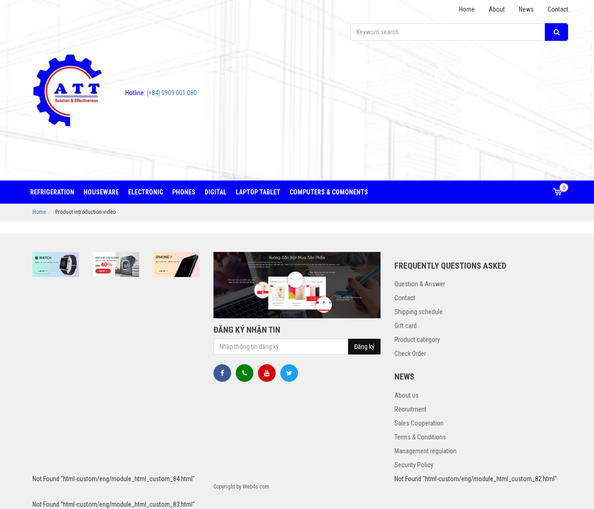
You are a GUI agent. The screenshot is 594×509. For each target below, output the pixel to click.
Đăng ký (364, 346)
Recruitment (410, 409)
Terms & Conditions (420, 437)
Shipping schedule (418, 312)
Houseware (101, 192)
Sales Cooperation (419, 423)
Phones (183, 192)
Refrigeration (52, 192)
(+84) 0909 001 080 (161, 93)
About (497, 9)
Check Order (410, 353)
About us (406, 395)
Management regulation (425, 451)
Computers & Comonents (329, 192)
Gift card (405, 325)
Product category (417, 339)
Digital (215, 192)
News (526, 9)
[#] (55, 264)
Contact (558, 9)
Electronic (145, 192)
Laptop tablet (258, 192)
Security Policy (413, 465)
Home (467, 9)
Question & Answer (419, 284)
